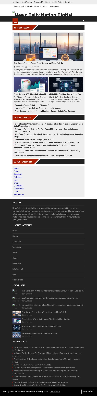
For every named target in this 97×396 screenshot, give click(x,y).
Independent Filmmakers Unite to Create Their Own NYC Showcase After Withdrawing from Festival (47, 151)
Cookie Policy (55, 392)
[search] (83, 21)
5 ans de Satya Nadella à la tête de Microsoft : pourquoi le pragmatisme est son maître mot (53, 305)
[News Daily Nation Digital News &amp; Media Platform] (48, 14)
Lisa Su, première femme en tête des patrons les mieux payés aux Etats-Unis (50, 298)
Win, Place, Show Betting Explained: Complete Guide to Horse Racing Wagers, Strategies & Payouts (48, 135)
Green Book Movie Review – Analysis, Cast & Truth (34, 139)
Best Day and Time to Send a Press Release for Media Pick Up (38, 63)
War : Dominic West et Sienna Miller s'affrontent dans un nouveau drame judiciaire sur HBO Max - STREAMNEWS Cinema (53, 291)
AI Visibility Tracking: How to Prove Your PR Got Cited (66, 94)
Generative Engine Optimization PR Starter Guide (34, 105)
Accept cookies (88, 392)
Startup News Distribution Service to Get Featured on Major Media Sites (40, 385)
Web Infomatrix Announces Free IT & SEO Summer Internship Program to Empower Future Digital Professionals (48, 125)
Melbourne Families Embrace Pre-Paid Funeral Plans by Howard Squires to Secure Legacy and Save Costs (46, 130)
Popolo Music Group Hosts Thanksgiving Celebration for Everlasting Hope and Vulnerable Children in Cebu (44, 146)
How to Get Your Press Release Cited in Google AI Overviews (38, 108)
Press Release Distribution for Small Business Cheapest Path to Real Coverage (45, 111)
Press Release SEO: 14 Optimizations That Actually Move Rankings (31, 94)
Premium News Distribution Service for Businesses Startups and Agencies (43, 156)
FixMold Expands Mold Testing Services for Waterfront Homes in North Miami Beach (47, 142)
